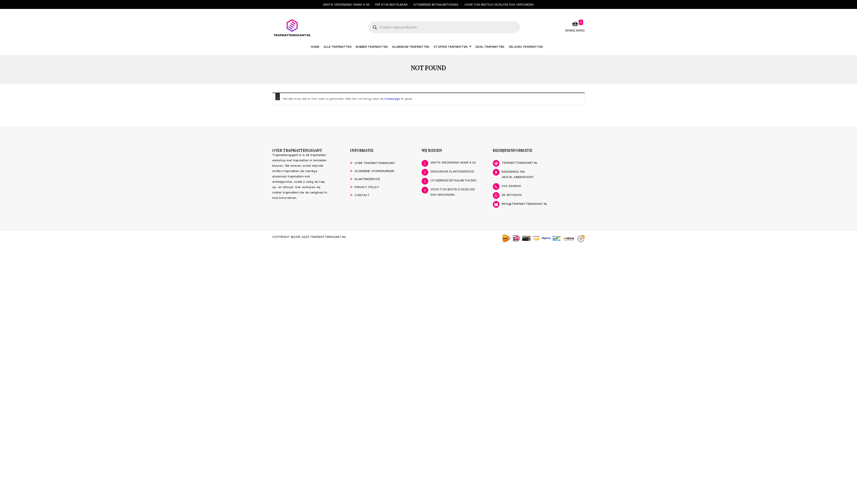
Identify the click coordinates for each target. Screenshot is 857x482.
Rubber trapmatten (372, 46)
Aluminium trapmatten (410, 46)
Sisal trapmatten (489, 46)
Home (315, 46)
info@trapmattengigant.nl (524, 204)
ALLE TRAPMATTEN (338, 46)
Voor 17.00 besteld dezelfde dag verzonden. (499, 4)
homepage (392, 98)
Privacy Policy (367, 187)
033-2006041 (511, 186)
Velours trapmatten (526, 46)
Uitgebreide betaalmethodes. (436, 4)
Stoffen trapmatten (451, 46)
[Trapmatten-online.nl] (292, 27)
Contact (362, 195)
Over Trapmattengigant (375, 163)
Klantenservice (367, 179)
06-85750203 (512, 195)
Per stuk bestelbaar (391, 4)
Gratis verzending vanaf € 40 (346, 4)
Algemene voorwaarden (374, 171)
